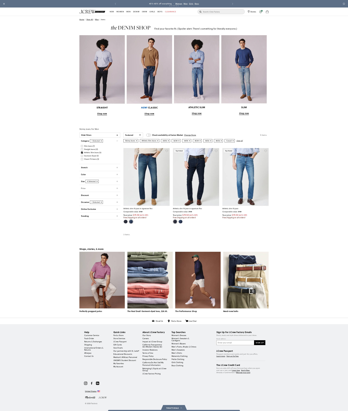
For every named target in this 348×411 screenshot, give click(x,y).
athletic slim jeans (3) (92, 152)
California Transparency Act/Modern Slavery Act (152, 345)
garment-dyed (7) (91, 156)
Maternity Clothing (179, 356)
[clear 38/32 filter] (221, 140)
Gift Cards (117, 344)
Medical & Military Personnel (125, 357)
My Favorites (118, 363)
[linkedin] (98, 383)
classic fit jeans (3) (91, 159)
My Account (118, 366)
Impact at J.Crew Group (152, 341)
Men (186, 4)
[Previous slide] (115, 4)
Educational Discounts (122, 354)
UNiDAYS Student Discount (124, 360)
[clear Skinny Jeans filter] (136, 140)
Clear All (240, 141)
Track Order (89, 338)
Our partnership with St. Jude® (126, 351)
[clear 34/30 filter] (189, 140)
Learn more (220, 356)
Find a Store (176, 321)
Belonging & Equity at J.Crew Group (154, 369)
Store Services (119, 338)
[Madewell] (90, 397)
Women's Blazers (179, 343)
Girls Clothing (177, 362)
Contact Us (89, 356)
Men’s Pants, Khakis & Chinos (184, 347)
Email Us (159, 321)
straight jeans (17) (91, 149)
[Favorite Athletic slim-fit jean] (266, 151)
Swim (144, 11)
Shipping (88, 344)
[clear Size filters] (97, 181)
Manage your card (243, 372)
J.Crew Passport (120, 341)
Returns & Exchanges (93, 341)
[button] (261, 12)
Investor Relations (150, 350)
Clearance (170, 11)
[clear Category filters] (101, 140)
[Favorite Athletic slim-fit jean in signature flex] (167, 151)
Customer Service (91, 335)
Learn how (236, 370)
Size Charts (118, 348)
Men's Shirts (177, 353)
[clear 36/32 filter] (210, 140)
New (112, 11)
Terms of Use (147, 353)
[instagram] (86, 383)
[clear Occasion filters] (101, 202)
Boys (197, 4)
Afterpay (87, 353)
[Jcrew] (103, 397)
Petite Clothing (178, 359)
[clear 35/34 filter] (200, 140)
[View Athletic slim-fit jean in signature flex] (146, 177)
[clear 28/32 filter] (168, 140)
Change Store (190, 135)
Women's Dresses (179, 335)
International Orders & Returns (93, 349)
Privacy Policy (147, 356)
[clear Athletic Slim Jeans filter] (157, 140)
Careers (145, 338)
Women (178, 4)
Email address (221, 339)
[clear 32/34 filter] (178, 140)
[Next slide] (233, 4)
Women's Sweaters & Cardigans (180, 339)
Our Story (146, 335)
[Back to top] (343, 406)
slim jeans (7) (89, 146)
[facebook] (92, 383)
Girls (191, 4)
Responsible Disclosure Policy (154, 359)
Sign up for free (232, 356)
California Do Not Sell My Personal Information (153, 363)
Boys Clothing (177, 365)
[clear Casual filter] (233, 140)
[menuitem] (111, 12)
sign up (260, 342)
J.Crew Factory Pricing (151, 373)
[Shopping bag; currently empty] (267, 12)
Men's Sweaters (178, 350)
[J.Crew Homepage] (92, 11)
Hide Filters (86, 135)
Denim (136, 11)
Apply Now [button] (245, 370)
